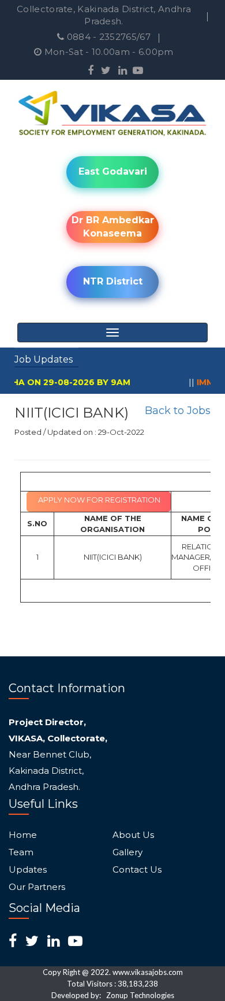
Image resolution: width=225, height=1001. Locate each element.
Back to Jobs (178, 410)
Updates (28, 870)
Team (21, 852)
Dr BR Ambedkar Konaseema (113, 227)
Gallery (127, 852)
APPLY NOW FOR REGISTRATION (99, 499)
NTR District (112, 281)
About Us (133, 835)
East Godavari (112, 171)
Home (23, 835)
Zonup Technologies (140, 995)
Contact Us (137, 870)
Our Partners (37, 887)
